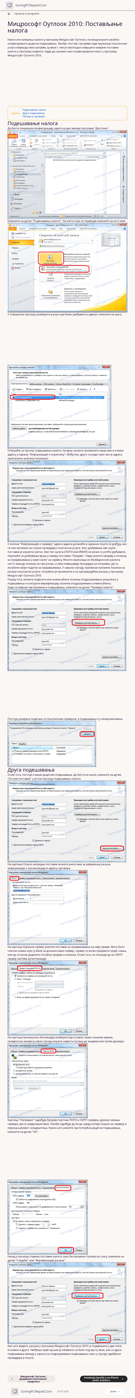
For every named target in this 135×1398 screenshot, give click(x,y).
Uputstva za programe (26, 13)
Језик (113, 1391)
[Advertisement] (67, 82)
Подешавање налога (34, 109)
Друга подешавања (34, 113)
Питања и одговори (34, 116)
